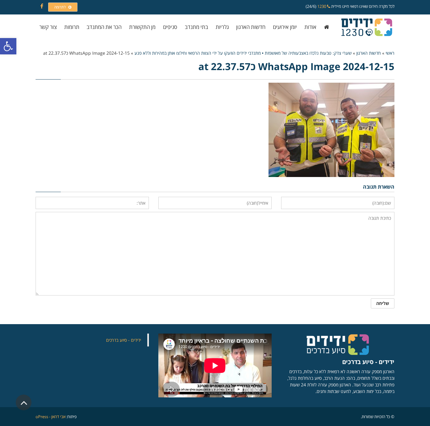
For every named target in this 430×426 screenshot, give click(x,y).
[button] (8, 46)
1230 (322, 6)
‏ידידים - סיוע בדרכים (123, 340)
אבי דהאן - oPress (50, 416)
